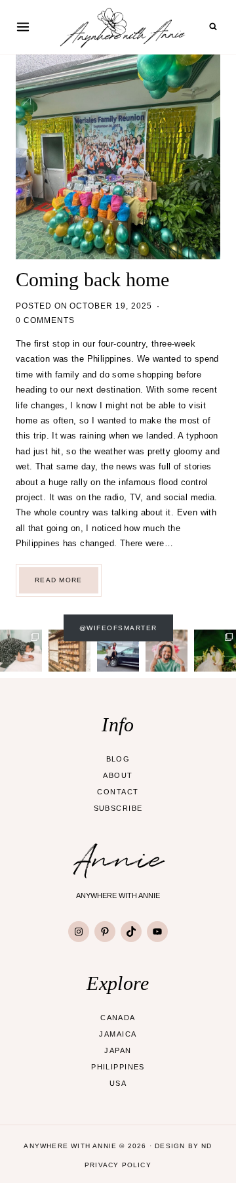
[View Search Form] (213, 27)
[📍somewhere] (69, 651)
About (117, 775)
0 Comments (45, 320)
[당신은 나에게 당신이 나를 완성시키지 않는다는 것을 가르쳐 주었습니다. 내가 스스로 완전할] (215, 651)
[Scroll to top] (213, 1160)
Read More (66, 584)
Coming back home (92, 279)
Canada (118, 1018)
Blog (118, 759)
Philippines (118, 1067)
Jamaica (117, 1034)
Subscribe (118, 808)
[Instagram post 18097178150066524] (21, 651)
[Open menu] (23, 26)
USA (118, 1083)
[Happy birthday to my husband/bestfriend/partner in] (166, 651)
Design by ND (183, 1146)
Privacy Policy (118, 1165)
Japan (117, 1050)
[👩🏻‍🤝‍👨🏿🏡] (118, 651)
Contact (117, 792)
